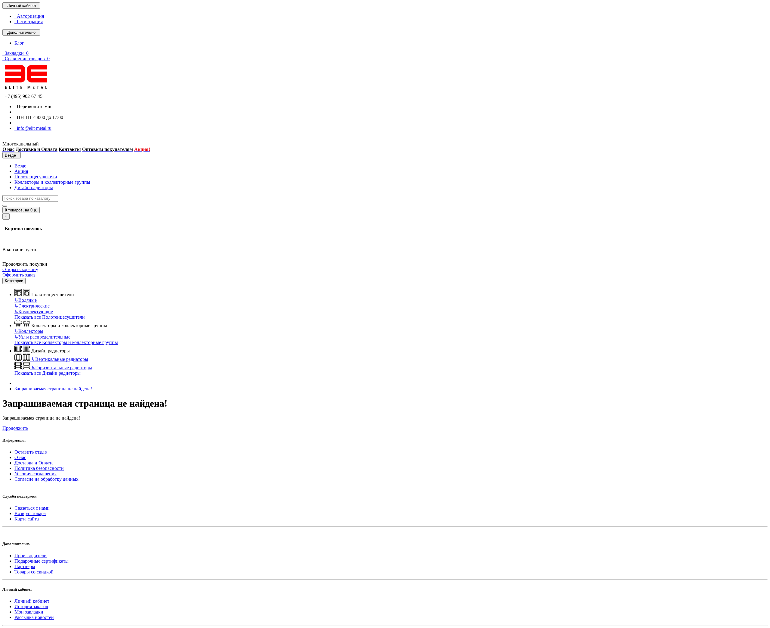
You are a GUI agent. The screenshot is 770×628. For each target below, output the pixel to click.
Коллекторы (28, 331)
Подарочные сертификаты (41, 561)
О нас (20, 457)
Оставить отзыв (30, 452)
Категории (14, 281)
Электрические (32, 305)
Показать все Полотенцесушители (49, 317)
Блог (19, 42)
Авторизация (29, 16)
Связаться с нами (32, 508)
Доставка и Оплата (34, 462)
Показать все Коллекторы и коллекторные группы (66, 342)
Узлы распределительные (42, 336)
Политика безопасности (39, 468)
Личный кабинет (31, 601)
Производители (30, 555)
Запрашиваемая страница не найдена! (53, 388)
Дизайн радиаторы (33, 187)
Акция (21, 171)
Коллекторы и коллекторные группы (52, 182)
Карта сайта (26, 518)
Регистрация (28, 21)
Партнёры (24, 566)
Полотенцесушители (35, 176)
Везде (20, 165)
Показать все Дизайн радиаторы (47, 373)
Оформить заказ (18, 274)
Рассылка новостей (34, 617)
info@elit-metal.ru (32, 128)
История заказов (31, 606)
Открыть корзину (20, 269)
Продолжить (15, 428)
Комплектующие (33, 311)
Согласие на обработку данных (46, 479)
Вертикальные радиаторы (59, 359)
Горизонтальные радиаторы (61, 367)
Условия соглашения (35, 473)
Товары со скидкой (34, 571)
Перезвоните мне (33, 106)
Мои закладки (28, 611)
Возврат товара (30, 513)
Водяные (25, 300)
